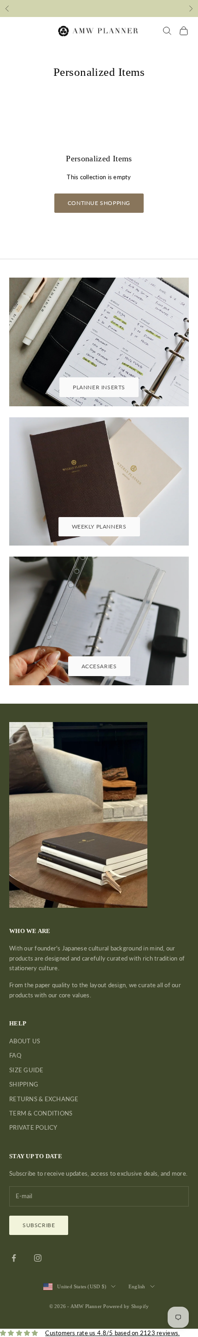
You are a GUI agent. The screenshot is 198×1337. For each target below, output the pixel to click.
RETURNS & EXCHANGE (44, 1099)
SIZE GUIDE (26, 1070)
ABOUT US (24, 1041)
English (137, 1286)
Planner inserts (99, 387)
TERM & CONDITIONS (40, 1113)
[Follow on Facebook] (13, 1258)
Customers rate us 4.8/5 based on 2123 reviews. (112, 1333)
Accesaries (99, 666)
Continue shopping (99, 202)
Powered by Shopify (126, 1306)
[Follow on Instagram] (37, 1258)
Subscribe (39, 1225)
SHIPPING (23, 1084)
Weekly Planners (99, 526)
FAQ (15, 1055)
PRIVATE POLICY (33, 1127)
